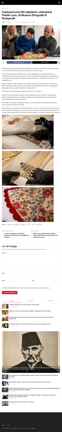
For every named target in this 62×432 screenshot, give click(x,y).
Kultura (33, 22)
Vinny (9, 22)
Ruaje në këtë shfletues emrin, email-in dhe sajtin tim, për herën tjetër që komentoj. (26, 288)
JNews (6, 428)
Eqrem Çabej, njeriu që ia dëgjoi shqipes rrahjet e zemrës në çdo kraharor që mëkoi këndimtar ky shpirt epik (33, 375)
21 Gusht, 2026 (13, 403)
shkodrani (39, 224)
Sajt (33, 280)
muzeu (33, 224)
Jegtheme (33, 428)
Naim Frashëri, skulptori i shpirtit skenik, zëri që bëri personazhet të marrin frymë (29, 382)
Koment (4, 253)
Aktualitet (7, 8)
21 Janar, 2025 (16, 22)
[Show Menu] (2, 2)
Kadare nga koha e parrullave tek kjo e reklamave (21, 402)
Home (3, 425)
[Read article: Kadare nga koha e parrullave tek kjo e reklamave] (5, 403)
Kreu (3, 8)
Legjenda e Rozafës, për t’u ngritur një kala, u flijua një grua (24, 304)
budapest (9, 224)
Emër (4, 273)
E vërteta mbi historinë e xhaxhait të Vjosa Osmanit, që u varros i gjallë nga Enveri (30, 324)
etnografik (16, 224)
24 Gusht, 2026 (13, 398)
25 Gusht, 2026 (7, 371)
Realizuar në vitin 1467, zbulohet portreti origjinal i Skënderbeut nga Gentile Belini (30, 311)
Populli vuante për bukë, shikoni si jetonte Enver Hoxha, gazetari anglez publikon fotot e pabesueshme (31, 317)
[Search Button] (59, 2)
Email (4, 280)
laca (29, 224)
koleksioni (23, 224)
